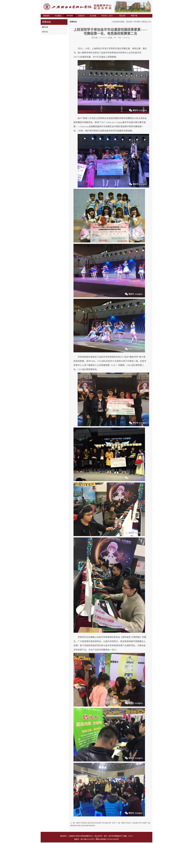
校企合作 (122, 16)
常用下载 (134, 16)
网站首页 (46, 16)
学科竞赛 (70, 16)
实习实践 (93, 16)
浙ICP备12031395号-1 (88, 839)
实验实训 (81, 16)
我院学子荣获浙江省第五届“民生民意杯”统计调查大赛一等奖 (95, 823)
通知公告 (45, 27)
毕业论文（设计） (107, 16)
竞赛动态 (45, 32)
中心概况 (58, 16)
